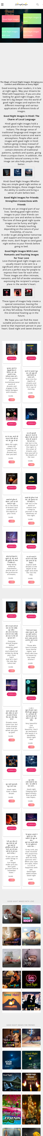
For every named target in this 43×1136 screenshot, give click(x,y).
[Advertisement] (21, 61)
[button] (2, 4)
